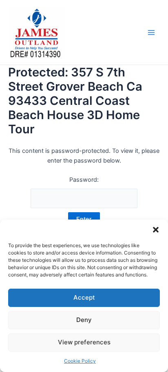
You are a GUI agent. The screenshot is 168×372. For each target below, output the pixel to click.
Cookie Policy (80, 361)
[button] (156, 230)
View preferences (84, 342)
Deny (84, 320)
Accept (84, 297)
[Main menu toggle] (151, 32)
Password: (84, 179)
